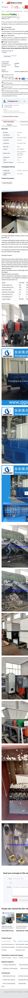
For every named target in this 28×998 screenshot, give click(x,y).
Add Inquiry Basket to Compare (10, 116)
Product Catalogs (23, 941)
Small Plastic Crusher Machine (10, 968)
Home (3, 11)
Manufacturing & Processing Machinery (14, 11)
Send (15, 900)
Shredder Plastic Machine (9, 979)
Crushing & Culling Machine (9, 964)
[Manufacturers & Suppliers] (14, 2)
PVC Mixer (4, 950)
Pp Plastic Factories (23, 976)
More (3, 986)
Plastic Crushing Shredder (9, 983)
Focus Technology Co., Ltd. (19, 991)
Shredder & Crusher (20, 950)
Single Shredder (22, 983)
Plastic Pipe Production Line (8, 944)
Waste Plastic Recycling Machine (9, 947)
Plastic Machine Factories (9, 976)
